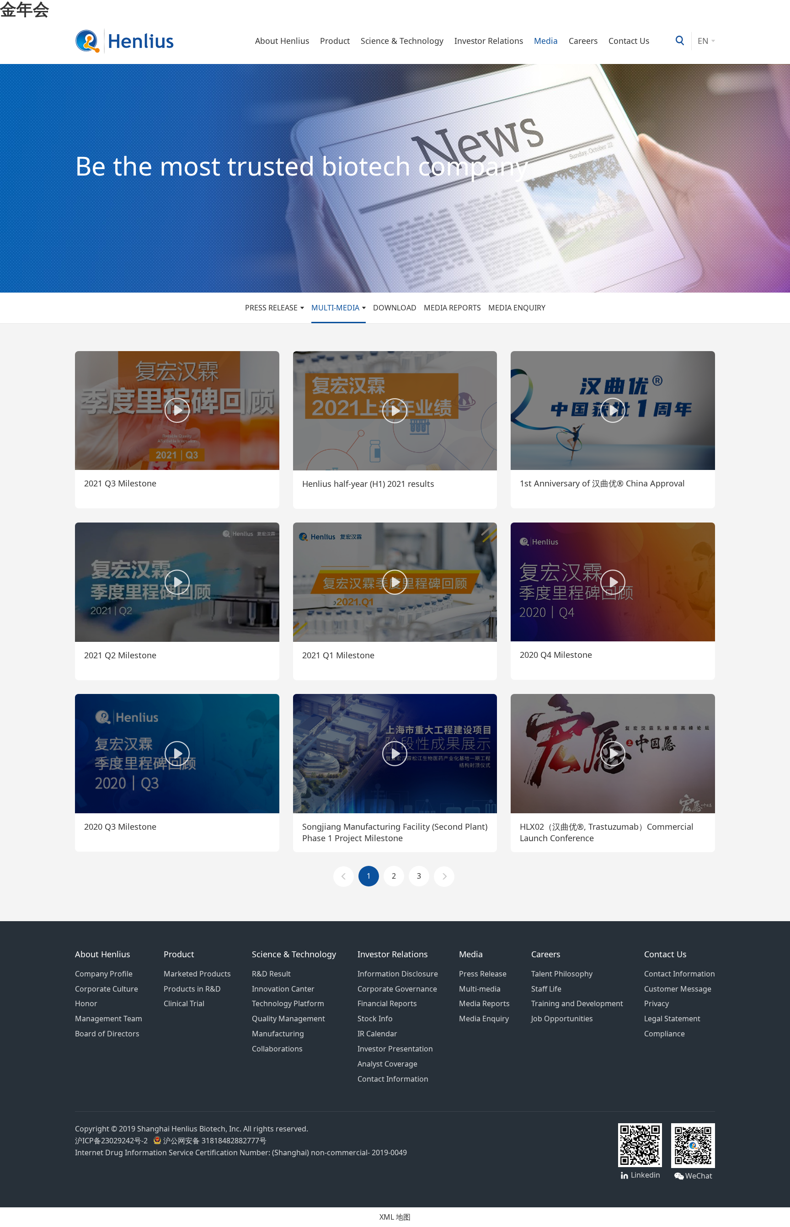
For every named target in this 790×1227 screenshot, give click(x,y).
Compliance (664, 1033)
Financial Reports (387, 1003)
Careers (583, 41)
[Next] (444, 876)
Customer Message (677, 988)
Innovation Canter (283, 988)
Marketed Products (197, 973)
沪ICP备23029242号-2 (113, 1140)
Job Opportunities (562, 1018)
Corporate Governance (397, 988)
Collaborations (277, 1048)
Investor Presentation (395, 1048)
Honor (86, 1003)
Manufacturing (278, 1033)
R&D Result (271, 973)
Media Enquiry (516, 307)
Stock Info (375, 1018)
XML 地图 (395, 1217)
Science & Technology (402, 41)
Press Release (271, 307)
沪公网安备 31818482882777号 (214, 1140)
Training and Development (577, 1003)
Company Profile (104, 973)
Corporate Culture (106, 988)
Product (335, 41)
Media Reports (452, 307)
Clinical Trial (184, 1003)
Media (546, 41)
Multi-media (335, 307)
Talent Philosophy (561, 973)
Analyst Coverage (387, 1063)
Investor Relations (488, 41)
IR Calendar (377, 1033)
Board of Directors (107, 1033)
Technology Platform (288, 1003)
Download (394, 307)
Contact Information (393, 1079)
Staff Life (546, 988)
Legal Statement (672, 1018)
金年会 (24, 8)
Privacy (656, 1003)
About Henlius (282, 41)
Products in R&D (192, 988)
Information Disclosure (398, 973)
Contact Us (629, 41)
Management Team (108, 1018)
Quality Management (288, 1018)
